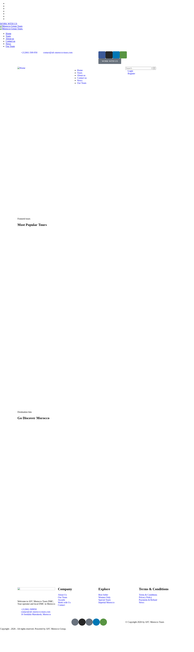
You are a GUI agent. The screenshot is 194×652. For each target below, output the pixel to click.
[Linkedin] (116, 54)
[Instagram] (109, 54)
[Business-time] (89, 622)
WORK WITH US (8, 23)
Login (130, 71)
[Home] (21, 68)
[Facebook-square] (75, 622)
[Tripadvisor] (123, 54)
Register (131, 73)
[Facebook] (102, 54)
